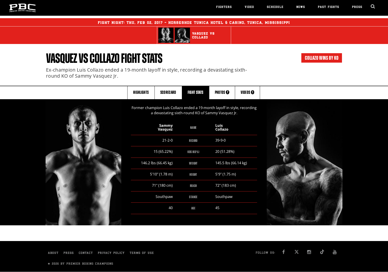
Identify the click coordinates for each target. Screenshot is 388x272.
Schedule (275, 7)
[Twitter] (296, 253)
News (300, 7)
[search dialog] (373, 6)
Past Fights (328, 7)
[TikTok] (322, 253)
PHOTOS (221, 92)
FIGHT (195, 92)
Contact (86, 253)
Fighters (224, 7)
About (53, 253)
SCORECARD (168, 92)
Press (357, 7)
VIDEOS (247, 92)
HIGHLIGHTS (141, 92)
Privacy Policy (111, 253)
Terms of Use (142, 253)
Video (249, 7)
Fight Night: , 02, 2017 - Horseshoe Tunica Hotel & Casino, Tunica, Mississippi (194, 23)
